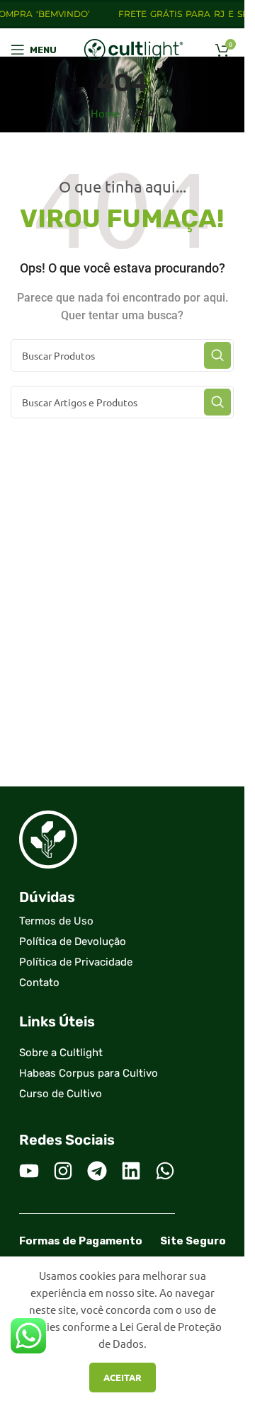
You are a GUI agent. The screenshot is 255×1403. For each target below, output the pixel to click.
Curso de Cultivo (60, 1093)
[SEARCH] (217, 355)
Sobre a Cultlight (61, 1052)
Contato (39, 982)
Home (105, 113)
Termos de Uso (56, 921)
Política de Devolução (72, 941)
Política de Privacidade (75, 962)
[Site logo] (133, 48)
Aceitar (122, 1377)
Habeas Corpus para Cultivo (88, 1073)
